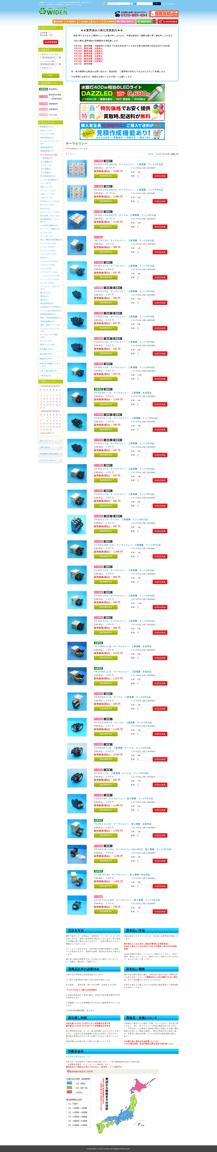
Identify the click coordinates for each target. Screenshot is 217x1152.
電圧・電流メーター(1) (50, 325)
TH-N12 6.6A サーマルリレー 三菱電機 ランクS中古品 (124, 621)
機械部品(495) (46, 359)
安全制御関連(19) (48, 176)
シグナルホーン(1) (48, 254)
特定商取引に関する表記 (49, 454)
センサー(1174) (47, 283)
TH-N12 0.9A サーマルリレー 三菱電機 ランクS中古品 (124, 316)
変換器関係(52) (47, 303)
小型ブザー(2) (46, 198)
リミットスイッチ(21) (50, 279)
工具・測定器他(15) (48, 371)
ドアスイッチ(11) (48, 190)
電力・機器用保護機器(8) (51, 240)
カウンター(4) (46, 236)
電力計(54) (45, 293)
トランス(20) (46, 268)
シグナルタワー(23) (49, 261)
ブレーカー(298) (47, 134)
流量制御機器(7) (47, 321)
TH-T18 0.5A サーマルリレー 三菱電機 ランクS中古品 (124, 240)
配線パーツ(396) (47, 344)
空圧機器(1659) (47, 349)
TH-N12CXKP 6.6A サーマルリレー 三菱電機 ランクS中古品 (127, 545)
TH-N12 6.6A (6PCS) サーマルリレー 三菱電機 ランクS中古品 (128, 190)
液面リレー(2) (46, 187)
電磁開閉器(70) (47, 151)
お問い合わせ (45, 447)
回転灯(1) (44, 258)
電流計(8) (44, 296)
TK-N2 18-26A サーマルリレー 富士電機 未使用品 (122, 874)
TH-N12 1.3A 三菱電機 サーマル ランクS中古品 (121, 773)
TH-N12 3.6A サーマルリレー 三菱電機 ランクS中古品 (124, 570)
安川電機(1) (46, 169)
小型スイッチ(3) (47, 194)
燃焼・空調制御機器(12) (51, 318)
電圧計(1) (44, 300)
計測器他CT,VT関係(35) (51, 307)
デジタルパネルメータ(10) (50, 330)
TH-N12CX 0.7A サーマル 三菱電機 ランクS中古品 (122, 697)
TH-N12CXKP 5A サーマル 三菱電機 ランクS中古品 (123, 722)
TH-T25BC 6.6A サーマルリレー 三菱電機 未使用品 (123, 646)
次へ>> (73, 154)
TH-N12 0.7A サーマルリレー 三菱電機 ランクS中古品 (124, 266)
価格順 (151, 154)
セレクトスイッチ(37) (50, 212)
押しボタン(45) (47, 205)
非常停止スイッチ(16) (50, 201)
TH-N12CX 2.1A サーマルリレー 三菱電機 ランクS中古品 (126, 418)
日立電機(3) (46, 172)
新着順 (158, 154)
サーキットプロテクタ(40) (50, 142)
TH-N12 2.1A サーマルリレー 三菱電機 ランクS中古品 (124, 443)
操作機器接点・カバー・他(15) (51, 220)
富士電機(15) (47, 162)
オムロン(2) (46, 165)
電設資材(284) (46, 354)
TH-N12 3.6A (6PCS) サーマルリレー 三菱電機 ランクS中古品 (128, 164)
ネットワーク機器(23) (50, 229)
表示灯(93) (45, 208)
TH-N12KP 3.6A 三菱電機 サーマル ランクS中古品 (122, 748)
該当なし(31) (46, 130)
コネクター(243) (47, 265)
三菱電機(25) (47, 158)
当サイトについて (46, 441)
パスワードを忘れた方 (168, 4)
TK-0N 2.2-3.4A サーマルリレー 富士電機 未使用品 (122, 824)
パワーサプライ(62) (49, 272)
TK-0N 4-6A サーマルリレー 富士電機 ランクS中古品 (123, 798)
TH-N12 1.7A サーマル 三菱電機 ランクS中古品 (121, 519)
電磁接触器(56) (47, 147)
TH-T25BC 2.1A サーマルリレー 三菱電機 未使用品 (123, 672)
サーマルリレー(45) (49, 154)
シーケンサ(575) (47, 247)
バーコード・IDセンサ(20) (50, 287)
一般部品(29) (45, 375)
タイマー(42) (46, 233)
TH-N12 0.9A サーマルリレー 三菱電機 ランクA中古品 (124, 291)
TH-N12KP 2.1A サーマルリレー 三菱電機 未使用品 (123, 393)
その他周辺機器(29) (49, 225)
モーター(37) (46, 341)
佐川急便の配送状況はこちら (78, 1057)
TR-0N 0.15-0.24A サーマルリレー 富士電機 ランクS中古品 (127, 900)
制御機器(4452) (47, 127)
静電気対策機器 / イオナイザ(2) (50, 365)
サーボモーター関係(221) (49, 336)
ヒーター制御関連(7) (49, 180)
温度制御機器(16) (48, 314)
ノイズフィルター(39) (50, 276)
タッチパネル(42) (48, 250)
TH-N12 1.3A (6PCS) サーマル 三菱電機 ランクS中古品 (125, 215)
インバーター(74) (48, 243)
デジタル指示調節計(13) (51, 311)
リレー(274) (45, 183)
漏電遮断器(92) (47, 138)
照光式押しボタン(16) (50, 216)
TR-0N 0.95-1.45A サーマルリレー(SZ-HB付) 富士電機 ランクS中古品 (132, 849)
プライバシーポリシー (48, 460)
